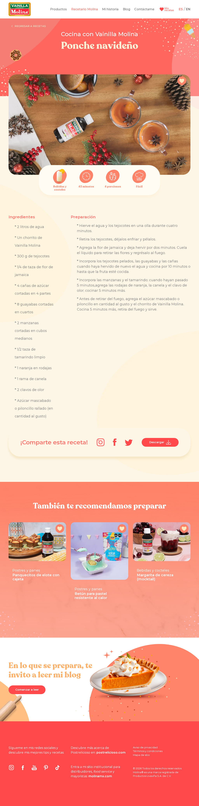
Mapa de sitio (141, 754)
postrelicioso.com (111, 752)
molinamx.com (100, 776)
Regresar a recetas (30, 26)
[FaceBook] (114, 442)
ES (181, 9)
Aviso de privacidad (145, 747)
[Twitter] (128, 442)
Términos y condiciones (147, 751)
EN (188, 9)
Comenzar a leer (27, 689)
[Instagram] (100, 442)
